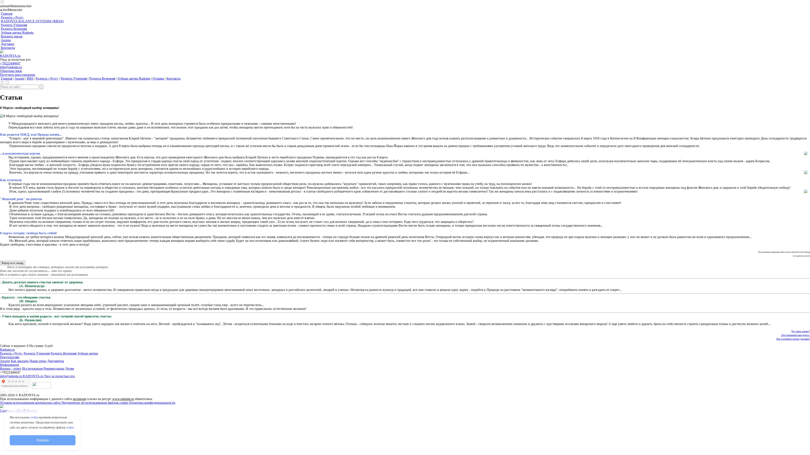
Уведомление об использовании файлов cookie (95, 402)
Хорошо (42, 440)
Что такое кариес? (800, 331)
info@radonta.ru (11, 67)
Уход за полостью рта (59, 376)
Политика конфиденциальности (152, 402)
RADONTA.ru (10, 56)
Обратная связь (11, 71)
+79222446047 (10, 63)
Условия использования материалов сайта (30, 402)
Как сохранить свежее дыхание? (793, 338)
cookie (34, 417)
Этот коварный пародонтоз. (795, 335)
